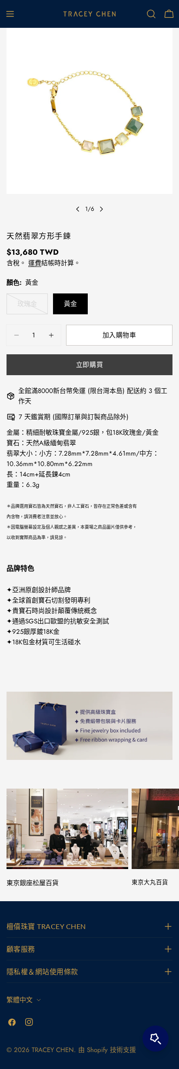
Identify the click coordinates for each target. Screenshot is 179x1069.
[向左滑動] (78, 209)
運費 (34, 263)
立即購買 (89, 365)
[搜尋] (151, 14)
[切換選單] (10, 14)
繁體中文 (20, 1000)
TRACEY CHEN (53, 1050)
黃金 (70, 304)
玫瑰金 (27, 306)
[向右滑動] (101, 209)
